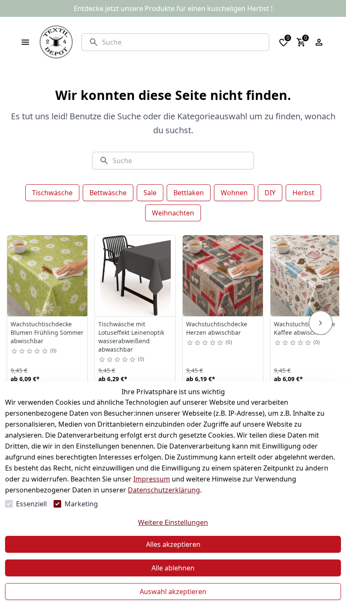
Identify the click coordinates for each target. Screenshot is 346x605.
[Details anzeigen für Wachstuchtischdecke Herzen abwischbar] (223, 275)
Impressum (151, 479)
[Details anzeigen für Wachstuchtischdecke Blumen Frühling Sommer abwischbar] (47, 275)
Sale (150, 192)
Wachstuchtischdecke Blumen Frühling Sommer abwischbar (47, 332)
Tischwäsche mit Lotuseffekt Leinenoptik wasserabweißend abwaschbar (131, 336)
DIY (270, 192)
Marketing (81, 503)
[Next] (320, 323)
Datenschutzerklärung (164, 490)
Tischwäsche (52, 192)
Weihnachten (173, 213)
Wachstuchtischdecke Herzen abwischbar (216, 328)
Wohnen (234, 192)
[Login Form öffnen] (319, 42)
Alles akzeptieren (173, 544)
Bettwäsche (108, 192)
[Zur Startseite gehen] (56, 42)
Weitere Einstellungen (173, 522)
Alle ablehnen (173, 568)
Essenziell (31, 503)
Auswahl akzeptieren (173, 591)
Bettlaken (188, 192)
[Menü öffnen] (25, 42)
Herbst (303, 192)
